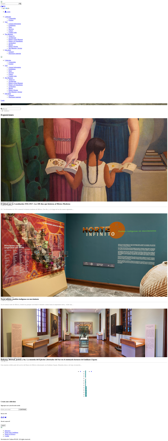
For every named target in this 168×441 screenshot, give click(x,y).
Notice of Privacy (10, 434)
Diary (10, 27)
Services (11, 29)
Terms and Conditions (11, 432)
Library (11, 31)
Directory (7, 431)
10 (86, 387)
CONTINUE (23, 409)
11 (86, 389)
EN (8, 8)
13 (86, 392)
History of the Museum (16, 39)
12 (86, 391)
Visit (6, 22)
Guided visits (13, 32)
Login (8, 12)
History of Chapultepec (16, 41)
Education (8, 50)
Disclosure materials (15, 53)
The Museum (9, 34)
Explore (11, 20)
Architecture (12, 38)
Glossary (11, 52)
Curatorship (12, 18)
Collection (8, 17)
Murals (11, 45)
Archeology (12, 43)
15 (86, 396)
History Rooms (13, 46)
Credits (7, 436)
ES (4, 8)
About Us (12, 36)
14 (86, 394)
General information (15, 24)
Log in (3, 425)
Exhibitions (12, 25)
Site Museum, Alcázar (15, 48)
